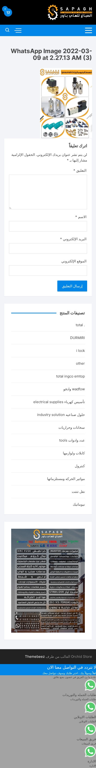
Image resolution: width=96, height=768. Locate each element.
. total (80, 325)
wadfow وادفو (74, 389)
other (80, 363)
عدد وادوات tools (72, 440)
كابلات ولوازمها (74, 453)
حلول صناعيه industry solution (61, 414)
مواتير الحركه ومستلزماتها (66, 479)
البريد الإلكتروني (73, 239)
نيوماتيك (79, 504)
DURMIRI (77, 338)
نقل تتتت (78, 491)
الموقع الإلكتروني (73, 261)
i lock (80, 350)
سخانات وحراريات (71, 427)
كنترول (80, 466)
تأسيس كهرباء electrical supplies (59, 402)
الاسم (80, 217)
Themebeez (35, 656)
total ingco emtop (70, 376)
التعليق (79, 170)
